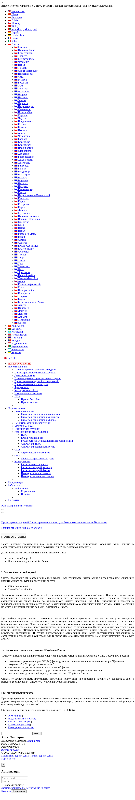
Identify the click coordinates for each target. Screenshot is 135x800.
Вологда (22, 177)
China (14, 14)
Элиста (21, 100)
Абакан (21, 133)
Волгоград (23, 174)
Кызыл (21, 127)
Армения (16, 337)
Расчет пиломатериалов (34, 464)
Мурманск (23, 213)
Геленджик (23, 293)
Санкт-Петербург (27, 70)
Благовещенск (25, 156)
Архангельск (25, 159)
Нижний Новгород (28, 216)
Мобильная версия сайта (15, 755)
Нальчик (22, 97)
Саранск (22, 115)
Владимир (23, 171)
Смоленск (23, 251)
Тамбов (22, 254)
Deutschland (18, 35)
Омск (20, 76)
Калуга (21, 192)
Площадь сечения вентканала (37, 476)
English (11, 358)
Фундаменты (21, 387)
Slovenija (16, 23)
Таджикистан (19, 343)
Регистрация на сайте (13, 505)
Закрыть (6, 791)
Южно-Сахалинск (27, 245)
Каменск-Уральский (29, 284)
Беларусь (16, 328)
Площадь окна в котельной (36, 473)
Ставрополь (24, 150)
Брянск (21, 168)
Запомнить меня (14, 785)
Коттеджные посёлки (26, 390)
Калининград (25, 189)
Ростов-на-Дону (26, 233)
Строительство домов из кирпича (40, 417)
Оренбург (23, 222)
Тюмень (22, 67)
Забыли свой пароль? (13, 787)
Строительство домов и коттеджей (40, 414)
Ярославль (23, 272)
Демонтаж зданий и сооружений (32, 422)
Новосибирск (25, 73)
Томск (21, 260)
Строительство (16, 408)
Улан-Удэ (22, 88)
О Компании (15, 715)
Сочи (20, 287)
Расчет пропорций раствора (36, 467)
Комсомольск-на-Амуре (31, 302)
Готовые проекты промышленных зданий (37, 378)
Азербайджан (19, 334)
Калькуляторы (22, 461)
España (15, 32)
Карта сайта (8, 758)
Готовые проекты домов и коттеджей (35, 369)
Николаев (23, 308)
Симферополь (25, 58)
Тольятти (22, 56)
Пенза (21, 227)
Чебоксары (23, 136)
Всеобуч (25, 494)
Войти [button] (29, 505)
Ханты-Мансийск (27, 278)
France (15, 38)
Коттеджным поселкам (21, 727)
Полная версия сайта (19, 363)
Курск (21, 207)
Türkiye (15, 26)
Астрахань (23, 162)
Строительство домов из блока (38, 420)
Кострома (23, 204)
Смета (17, 455)
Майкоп (22, 79)
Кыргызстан (18, 325)
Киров (21, 201)
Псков (21, 230)
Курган (21, 299)
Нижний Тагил (26, 50)
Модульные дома (24, 425)
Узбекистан (17, 349)
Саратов (22, 242)
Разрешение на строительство (31, 431)
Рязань (21, 236)
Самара (21, 239)
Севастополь (24, 53)
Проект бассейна (30, 399)
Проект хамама (29, 402)
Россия (15, 44)
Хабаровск (23, 153)
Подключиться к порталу (22, 718)
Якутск (21, 118)
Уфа (20, 85)
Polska (14, 20)
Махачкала (23, 91)
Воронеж (22, 180)
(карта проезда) (10, 749)
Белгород (22, 165)
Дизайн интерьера (24, 375)
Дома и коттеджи (24, 411)
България (16, 17)
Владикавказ (24, 121)
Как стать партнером (19, 721)
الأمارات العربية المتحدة (24, 29)
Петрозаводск (25, 106)
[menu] (2, 509)
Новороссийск (25, 290)
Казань (21, 124)
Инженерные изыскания (28, 393)
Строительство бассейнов (35, 452)
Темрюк (22, 296)
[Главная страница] (18, 519)
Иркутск (22, 186)
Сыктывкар (24, 109)
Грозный (22, 82)
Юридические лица (32, 437)
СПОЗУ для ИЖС (31, 443)
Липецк (22, 210)
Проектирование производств (31, 384)
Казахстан (17, 331)
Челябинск (23, 61)
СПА (17, 396)
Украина (16, 352)
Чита (20, 269)
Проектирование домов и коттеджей (34, 372)
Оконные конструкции (27, 428)
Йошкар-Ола (24, 112)
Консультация (15, 482)
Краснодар (23, 141)
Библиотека (14, 485)
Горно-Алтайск (26, 275)
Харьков (22, 316)
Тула (20, 263)
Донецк (22, 310)
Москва (22, 47)
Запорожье (23, 319)
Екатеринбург (25, 248)
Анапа (21, 281)
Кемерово (23, 198)
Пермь (21, 64)
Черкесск (22, 103)
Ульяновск (23, 266)
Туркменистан (19, 346)
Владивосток (25, 147)
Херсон (22, 305)
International (18, 11)
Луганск (22, 313)
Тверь (21, 257)
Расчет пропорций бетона (35, 470)
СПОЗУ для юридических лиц (38, 446)
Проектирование (17, 366)
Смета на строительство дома (37, 458)
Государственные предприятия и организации (47, 440)
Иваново (22, 183)
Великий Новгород (28, 219)
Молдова (16, 340)
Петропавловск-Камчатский (33, 195)
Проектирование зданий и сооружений (36, 381)
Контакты (13, 500)
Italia (14, 41)
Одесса (21, 322)
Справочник (28, 491)
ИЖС (24, 434)
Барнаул (22, 139)
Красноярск (24, 144)
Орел (20, 225)
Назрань (22, 94)
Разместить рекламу (19, 724)
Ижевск (22, 130)
